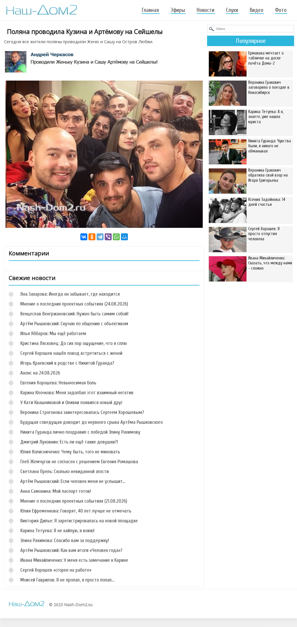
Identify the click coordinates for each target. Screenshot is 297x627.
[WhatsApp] (116, 236)
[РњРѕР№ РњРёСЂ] (124, 236)
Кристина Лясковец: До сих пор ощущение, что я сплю (73, 343)
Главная (150, 10)
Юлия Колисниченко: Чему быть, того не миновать (70, 452)
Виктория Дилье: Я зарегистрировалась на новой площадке (79, 521)
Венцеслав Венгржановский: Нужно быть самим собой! (74, 314)
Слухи (232, 10)
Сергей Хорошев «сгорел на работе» (55, 570)
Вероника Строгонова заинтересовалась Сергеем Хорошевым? (82, 412)
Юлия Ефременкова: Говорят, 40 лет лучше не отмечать (75, 511)
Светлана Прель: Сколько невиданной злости (64, 471)
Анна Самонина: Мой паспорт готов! (55, 491)
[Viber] (108, 236)
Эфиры (178, 10)
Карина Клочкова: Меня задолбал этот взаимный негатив (76, 392)
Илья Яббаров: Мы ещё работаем (53, 333)
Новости (205, 10)
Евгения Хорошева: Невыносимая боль (58, 383)
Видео (256, 10)
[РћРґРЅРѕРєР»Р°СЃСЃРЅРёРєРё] (91, 236)
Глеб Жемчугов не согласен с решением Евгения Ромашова (79, 461)
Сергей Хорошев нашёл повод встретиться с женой (71, 353)
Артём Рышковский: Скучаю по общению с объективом (74, 323)
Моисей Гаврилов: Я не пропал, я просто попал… (67, 580)
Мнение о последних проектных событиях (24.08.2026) (74, 304)
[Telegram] (100, 236)
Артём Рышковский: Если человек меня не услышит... (72, 481)
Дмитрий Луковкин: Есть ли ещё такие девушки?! (69, 442)
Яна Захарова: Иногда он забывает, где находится (70, 294)
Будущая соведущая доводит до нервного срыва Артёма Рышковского (91, 422)
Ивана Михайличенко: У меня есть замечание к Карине (74, 560)
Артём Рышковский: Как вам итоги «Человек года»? (71, 550)
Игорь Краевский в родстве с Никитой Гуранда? (67, 363)
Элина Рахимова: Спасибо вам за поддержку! (64, 540)
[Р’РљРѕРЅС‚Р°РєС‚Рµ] (83, 236)
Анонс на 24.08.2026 (40, 373)
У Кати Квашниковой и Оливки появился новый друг (71, 402)
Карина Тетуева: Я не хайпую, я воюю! (57, 530)
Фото (281, 10)
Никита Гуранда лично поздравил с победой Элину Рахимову (80, 432)
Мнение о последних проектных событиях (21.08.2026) (73, 501)
